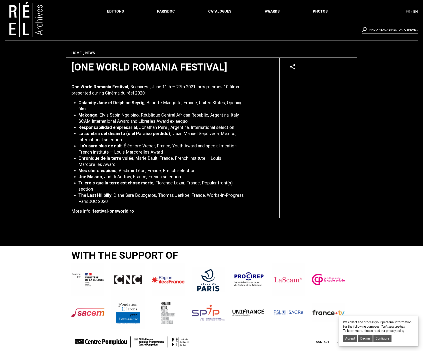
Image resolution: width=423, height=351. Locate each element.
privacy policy (395, 330)
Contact (322, 342)
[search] (390, 29)
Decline (365, 338)
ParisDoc (166, 11)
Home (76, 53)
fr (408, 11)
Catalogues (219, 11)
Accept (350, 338)
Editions (115, 11)
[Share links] (292, 66)
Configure (382, 338)
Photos (320, 11)
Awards (272, 11)
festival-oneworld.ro (113, 211)
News (90, 53)
